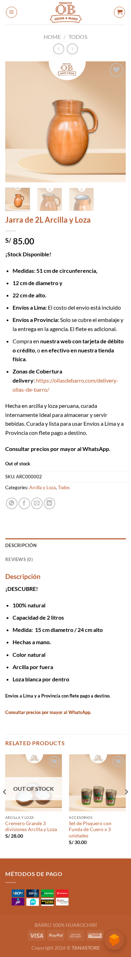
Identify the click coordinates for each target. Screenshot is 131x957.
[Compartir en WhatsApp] (11, 503)
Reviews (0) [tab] (19, 559)
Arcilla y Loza (42, 487)
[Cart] (119, 12)
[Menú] (11, 12)
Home (52, 36)
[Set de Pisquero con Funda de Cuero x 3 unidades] (97, 782)
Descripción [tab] (21, 545)
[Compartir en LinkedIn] (49, 503)
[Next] (114, 122)
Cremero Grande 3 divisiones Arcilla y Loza (31, 827)
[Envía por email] (37, 503)
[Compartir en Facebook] (24, 503)
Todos (77, 36)
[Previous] (16, 122)
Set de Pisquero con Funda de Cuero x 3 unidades (90, 829)
